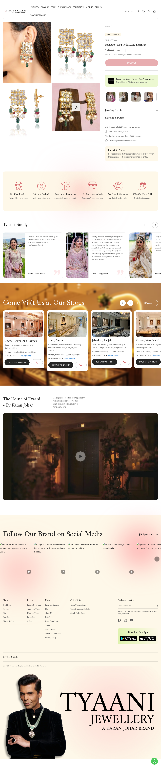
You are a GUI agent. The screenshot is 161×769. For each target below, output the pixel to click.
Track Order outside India (80, 609)
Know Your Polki (51, 621)
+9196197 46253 (54, 358)
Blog (47, 609)
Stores (47, 625)
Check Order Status (77, 613)
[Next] (156, 559)
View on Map (26, 356)
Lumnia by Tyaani (34, 605)
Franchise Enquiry (52, 605)
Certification (49, 629)
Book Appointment (17, 362)
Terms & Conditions (53, 633)
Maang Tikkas (8, 621)
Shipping (120, 54)
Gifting (29, 621)
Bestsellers (31, 617)
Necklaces (7, 605)
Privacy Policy (50, 637)
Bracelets (6, 617)
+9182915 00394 (98, 355)
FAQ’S (47, 617)
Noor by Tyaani (33, 613)
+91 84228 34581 (142, 355)
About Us (48, 613)
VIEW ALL (148, 303)
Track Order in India (78, 605)
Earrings (6, 609)
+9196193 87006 (11, 356)
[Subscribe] (157, 606)
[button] (138, 11)
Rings (5, 613)
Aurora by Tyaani (33, 609)
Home (107, 26)
